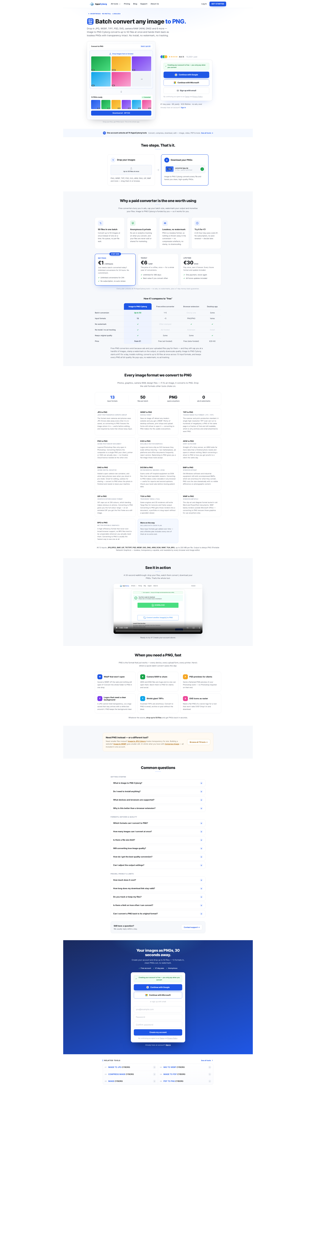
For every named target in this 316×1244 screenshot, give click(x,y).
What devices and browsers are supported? (157, 800)
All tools (114, 4)
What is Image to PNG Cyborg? (157, 783)
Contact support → (192, 927)
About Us (155, 4)
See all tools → (207, 133)
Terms (187, 96)
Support (143, 4)
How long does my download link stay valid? (157, 888)
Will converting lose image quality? (157, 848)
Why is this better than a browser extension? (157, 808)
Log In (204, 4)
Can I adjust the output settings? (157, 865)
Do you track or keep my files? (157, 897)
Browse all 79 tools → (199, 742)
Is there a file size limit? (157, 840)
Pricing (127, 4)
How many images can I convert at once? (157, 831)
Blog (135, 4)
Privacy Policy (198, 96)
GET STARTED (217, 4)
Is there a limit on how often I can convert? (157, 905)
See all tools (206, 1060)
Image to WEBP (119, 744)
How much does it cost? (157, 880)
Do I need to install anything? (157, 791)
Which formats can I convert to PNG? (157, 823)
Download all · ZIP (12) (121, 113)
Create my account (158, 1032)
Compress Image (172, 744)
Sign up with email (188, 90)
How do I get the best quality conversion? (157, 857)
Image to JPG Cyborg (137, 741)
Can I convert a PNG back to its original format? (157, 913)
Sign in (183, 107)
